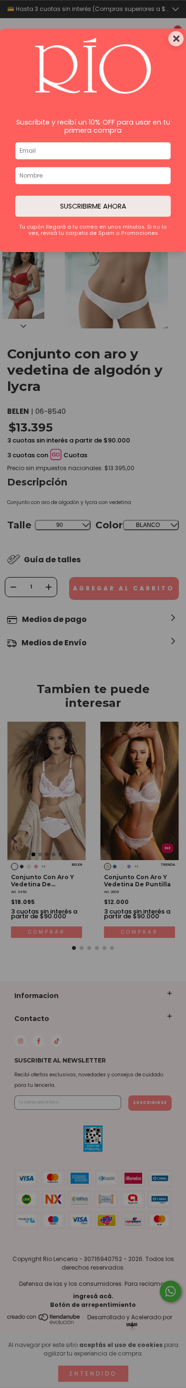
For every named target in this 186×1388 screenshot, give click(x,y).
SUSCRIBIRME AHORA (93, 206)
